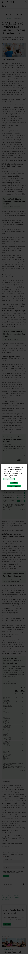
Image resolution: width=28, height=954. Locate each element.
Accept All (13, 482)
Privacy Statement (9, 479)
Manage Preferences (13, 486)
